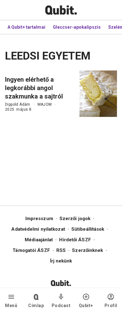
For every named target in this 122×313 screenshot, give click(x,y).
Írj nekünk (61, 261)
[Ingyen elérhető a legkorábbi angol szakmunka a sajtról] (98, 93)
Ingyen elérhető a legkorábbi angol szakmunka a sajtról (34, 88)
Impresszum (39, 218)
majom (45, 104)
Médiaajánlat (39, 240)
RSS (61, 250)
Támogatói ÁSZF (31, 250)
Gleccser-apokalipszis (77, 27)
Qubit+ (86, 305)
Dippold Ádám (17, 104)
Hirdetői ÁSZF (75, 240)
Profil (110, 305)
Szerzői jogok (74, 218)
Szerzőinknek (87, 250)
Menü (11, 305)
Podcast (61, 305)
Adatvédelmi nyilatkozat (38, 229)
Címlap (36, 305)
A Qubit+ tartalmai (26, 27)
